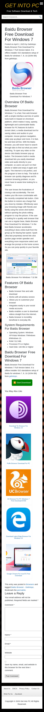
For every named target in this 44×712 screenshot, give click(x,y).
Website (8, 653)
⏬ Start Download (22, 382)
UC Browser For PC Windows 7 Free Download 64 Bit (18, 500)
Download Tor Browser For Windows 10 (18, 427)
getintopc (13, 376)
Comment (9, 605)
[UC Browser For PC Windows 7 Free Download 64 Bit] (18, 482)
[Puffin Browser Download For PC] (18, 447)
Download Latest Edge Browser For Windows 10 (18, 537)
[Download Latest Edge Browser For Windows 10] (18, 520)
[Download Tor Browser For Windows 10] (18, 409)
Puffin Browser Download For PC (18, 463)
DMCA (14, 689)
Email (8, 644)
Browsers (30, 584)
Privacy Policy (24, 689)
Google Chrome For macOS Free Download (18, 574)
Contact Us (35, 689)
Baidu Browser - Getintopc (22, 587)
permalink (21, 590)
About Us (7, 689)
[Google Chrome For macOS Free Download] (18, 557)
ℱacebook (18, 694)
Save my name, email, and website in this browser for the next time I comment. (21, 667)
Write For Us (8, 694)
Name (8, 635)
